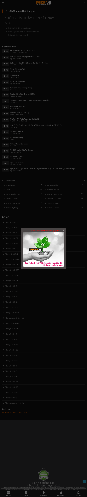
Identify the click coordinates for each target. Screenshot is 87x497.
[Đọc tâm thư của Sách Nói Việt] (43, 266)
